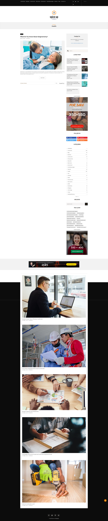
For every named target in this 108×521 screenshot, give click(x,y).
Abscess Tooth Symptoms (79, 216)
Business (27, 1)
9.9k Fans (82, 137)
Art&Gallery (77, 148)
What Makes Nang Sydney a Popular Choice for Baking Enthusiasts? (73, 60)
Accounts (78, 218)
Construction (32, 1)
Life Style (77, 175)
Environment (43, 1)
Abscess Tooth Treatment (71, 218)
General (55, 1)
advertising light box (70, 225)
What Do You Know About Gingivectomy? (34, 37)
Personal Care (77, 179)
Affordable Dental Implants (81, 227)
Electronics (38, 1)
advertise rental (79, 223)
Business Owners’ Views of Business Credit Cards (32, 319)
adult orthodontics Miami (71, 223)
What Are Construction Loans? (28, 504)
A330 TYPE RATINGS (70, 216)
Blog (77, 152)
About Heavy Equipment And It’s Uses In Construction (33, 368)
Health (22, 34)
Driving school (77, 158)
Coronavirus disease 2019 (72, 89)
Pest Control (77, 181)
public (77, 183)
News (77, 177)
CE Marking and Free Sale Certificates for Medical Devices (72, 76)
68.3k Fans (72, 140)
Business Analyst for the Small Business (30, 411)
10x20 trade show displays (71, 213)
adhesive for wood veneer (81, 220)
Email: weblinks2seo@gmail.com (77, 43)
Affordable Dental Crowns (71, 227)
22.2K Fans (82, 140)
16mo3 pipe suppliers (80, 213)
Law (77, 173)
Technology (77, 190)
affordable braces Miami (79, 225)
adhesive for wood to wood (71, 220)
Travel (77, 192)
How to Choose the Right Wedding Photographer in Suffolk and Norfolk (72, 68)
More (59, 1)
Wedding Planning (77, 194)
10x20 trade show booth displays (72, 211)
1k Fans (70, 137)
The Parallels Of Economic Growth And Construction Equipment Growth (37, 454)
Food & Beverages (50, 1)
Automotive (23, 1)
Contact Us (63, 1)
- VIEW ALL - (77, 196)
